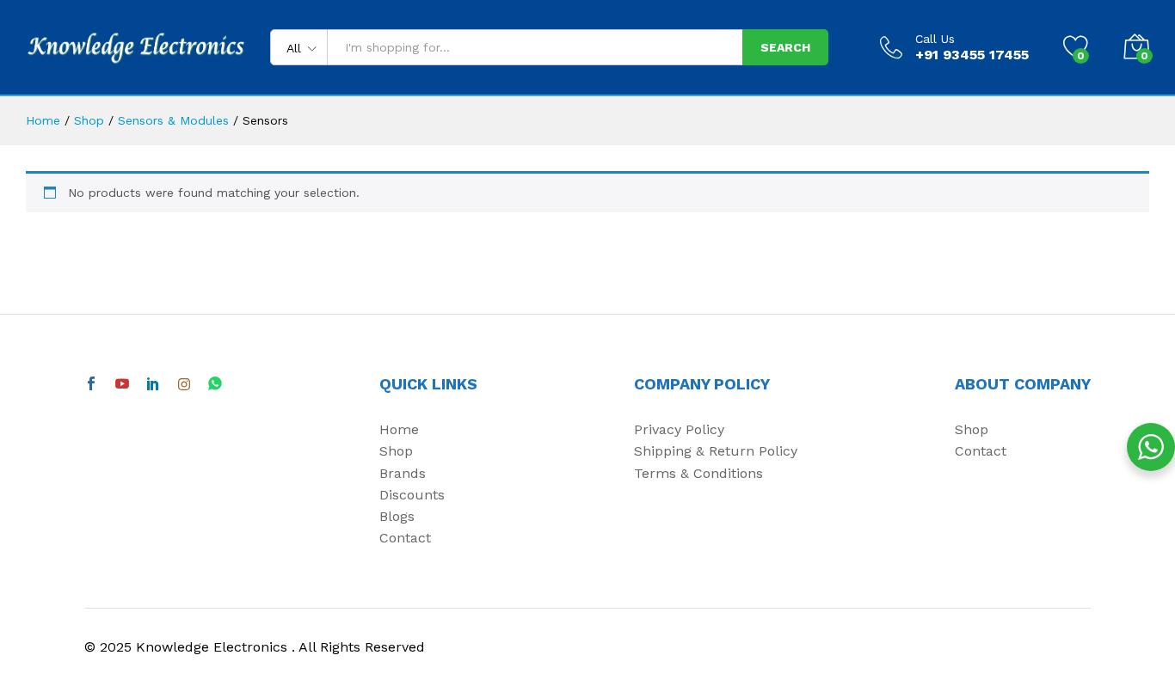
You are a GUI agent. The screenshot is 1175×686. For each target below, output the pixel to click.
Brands (402, 473)
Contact (405, 538)
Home (399, 429)
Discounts (412, 495)
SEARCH (785, 47)
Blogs (397, 516)
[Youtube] (122, 385)
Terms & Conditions (698, 473)
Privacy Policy (679, 429)
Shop (396, 451)
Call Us (935, 39)
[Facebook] (91, 385)
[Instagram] (184, 385)
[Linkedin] (153, 385)
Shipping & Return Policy (715, 451)
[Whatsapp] (215, 384)
